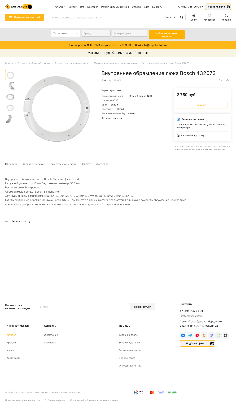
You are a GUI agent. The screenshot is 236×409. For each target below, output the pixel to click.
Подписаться (142, 306)
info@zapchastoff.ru (154, 45)
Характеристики (33, 164)
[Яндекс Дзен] (225, 335)
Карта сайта (13, 357)
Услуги (10, 350)
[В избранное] (220, 80)
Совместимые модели (63, 164)
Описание (11, 164)
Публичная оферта (55, 400)
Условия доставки (129, 342)
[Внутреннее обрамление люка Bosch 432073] (56, 109)
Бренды (11, 342)
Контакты (50, 325)
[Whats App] (218, 335)
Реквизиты (50, 342)
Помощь (124, 325)
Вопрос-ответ (127, 357)
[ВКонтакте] (183, 335)
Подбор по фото (215, 6)
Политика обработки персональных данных (94, 400)
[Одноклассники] (204, 335)
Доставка (102, 164)
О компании (51, 334)
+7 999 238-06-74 (129, 45)
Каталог (11, 334)
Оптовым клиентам (130, 365)
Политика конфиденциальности (22, 400)
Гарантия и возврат (130, 350)
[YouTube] (197, 335)
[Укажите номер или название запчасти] (182, 17)
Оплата (86, 164)
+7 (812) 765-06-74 (189, 6)
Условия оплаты (128, 334)
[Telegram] (190, 335)
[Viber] (211, 335)
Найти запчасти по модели (166, 35)
